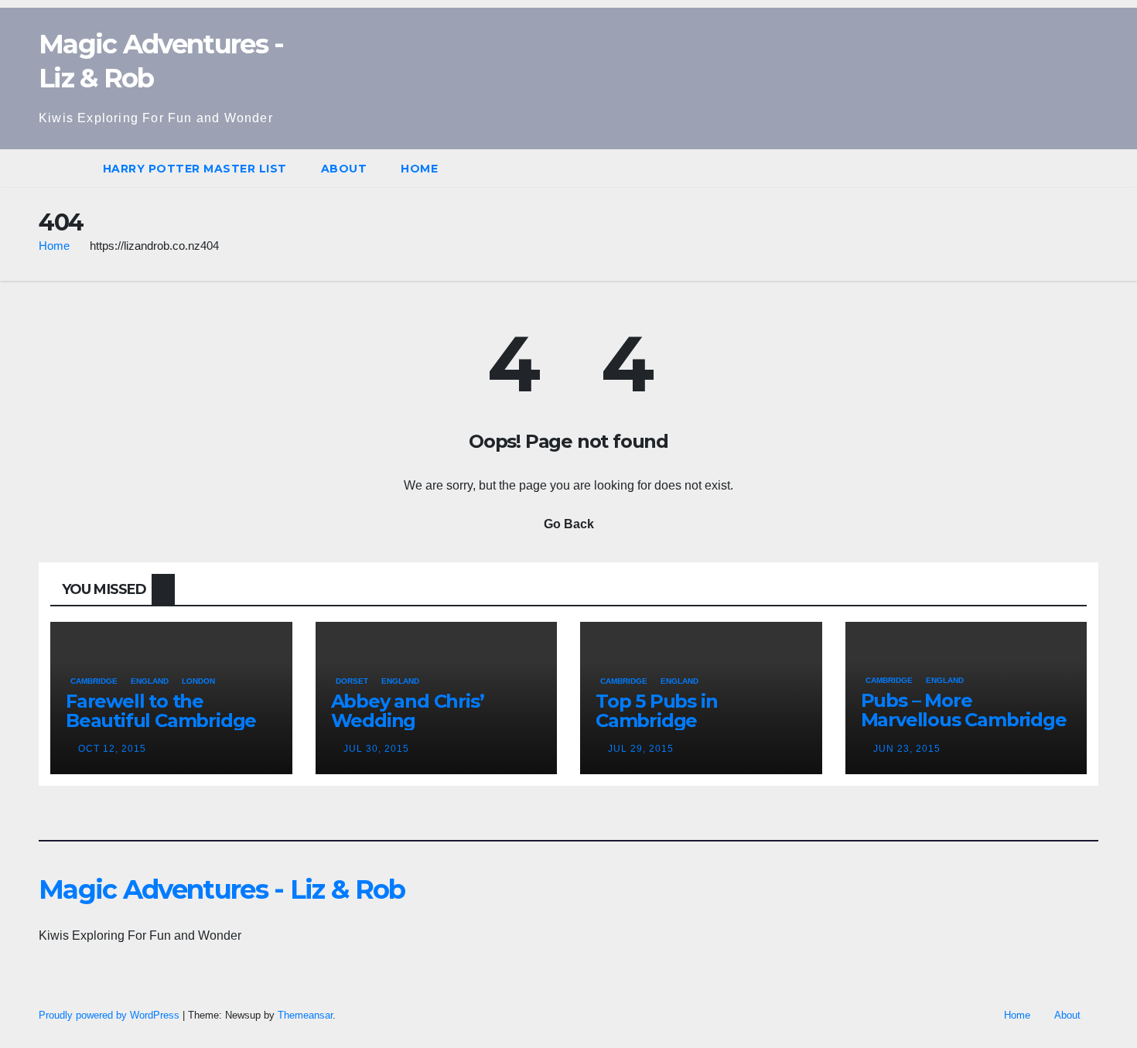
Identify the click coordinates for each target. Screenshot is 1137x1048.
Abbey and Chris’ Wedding (407, 711)
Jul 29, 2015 (641, 748)
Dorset (352, 681)
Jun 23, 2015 (907, 748)
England (150, 681)
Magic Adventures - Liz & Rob (222, 889)
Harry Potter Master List (195, 169)
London (198, 681)
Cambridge (94, 681)
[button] (1087, 168)
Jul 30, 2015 (376, 748)
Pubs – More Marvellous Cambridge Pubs (964, 719)
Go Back (569, 524)
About (344, 169)
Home (419, 169)
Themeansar (305, 1015)
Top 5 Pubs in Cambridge (656, 711)
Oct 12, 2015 (112, 748)
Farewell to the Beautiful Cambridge (161, 711)
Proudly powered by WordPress (111, 1015)
